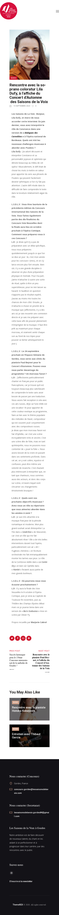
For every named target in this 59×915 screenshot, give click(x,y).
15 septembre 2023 (21, 106)
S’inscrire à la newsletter (21, 881)
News (13, 78)
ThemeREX (18, 905)
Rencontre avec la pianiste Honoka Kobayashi (29, 709)
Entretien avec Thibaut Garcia (26, 736)
